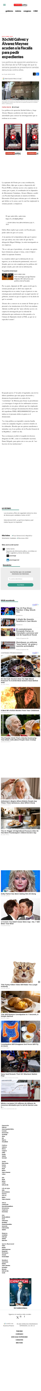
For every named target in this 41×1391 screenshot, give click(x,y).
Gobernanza (5, 1220)
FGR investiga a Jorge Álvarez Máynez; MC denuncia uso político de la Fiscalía (24, 279)
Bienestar (4, 1269)
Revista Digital (5, 1256)
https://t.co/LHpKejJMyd (14, 218)
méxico (18, 11)
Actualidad (4, 1235)
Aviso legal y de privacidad (19, 1337)
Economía (4, 1131)
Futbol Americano (6, 1249)
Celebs (3, 1183)
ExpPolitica (16, 1316)
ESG (3, 1138)
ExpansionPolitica (24, 1316)
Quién (4, 1161)
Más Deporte (5, 1253)
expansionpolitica (20, 1316)
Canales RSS (19, 1340)
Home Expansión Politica (8, 1129)
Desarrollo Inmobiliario (7, 1206)
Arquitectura (5, 1210)
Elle (3, 1178)
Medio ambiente (6, 1217)
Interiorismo (5, 1212)
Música (3, 1197)
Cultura (3, 1174)
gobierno (9, 11)
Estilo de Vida (5, 1271)
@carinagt (15, 107)
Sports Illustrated (8, 1244)
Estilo (3, 1190)
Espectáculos (5, 1163)
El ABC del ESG (5, 1228)
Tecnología (4, 1134)
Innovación (4, 1226)
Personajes (4, 1267)
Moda (3, 1168)
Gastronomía (5, 1262)
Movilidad (4, 1222)
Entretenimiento (6, 1192)
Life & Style (6, 1188)
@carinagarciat (14, 560)
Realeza (4, 1165)
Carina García (6, 107)
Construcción (5, 1204)
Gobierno (4, 1147)
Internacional (5, 1133)
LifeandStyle (5, 1142)
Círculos (4, 1167)
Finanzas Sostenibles (7, 1224)
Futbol (3, 1246)
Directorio (19, 1343)
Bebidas (4, 1264)
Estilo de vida (5, 1185)
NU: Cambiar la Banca (20, 1308)
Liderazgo (4, 1237)
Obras (3, 1136)
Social (3, 1219)
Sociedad (4, 1158)
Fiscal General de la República (22, 535)
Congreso (4, 1151)
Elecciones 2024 (23, 538)
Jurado (3, 1273)
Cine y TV (4, 1195)
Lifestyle (4, 1255)
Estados (4, 1154)
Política (4, 1145)
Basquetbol (4, 1251)
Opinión (4, 1156)
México (4, 1149)
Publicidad (19, 1331)
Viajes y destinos (6, 1265)
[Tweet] (34, 74)
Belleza (3, 1170)
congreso (27, 11)
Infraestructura (5, 1208)
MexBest (5, 1260)
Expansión (5, 1125)
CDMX (36, 11)
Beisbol (4, 1247)
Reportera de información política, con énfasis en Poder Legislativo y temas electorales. (21, 552)
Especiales (4, 1240)
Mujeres (4, 1140)
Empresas (4, 1127)
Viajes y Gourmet (6, 1172)
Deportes (4, 1194)
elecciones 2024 (7, 36)
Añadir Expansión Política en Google (13, 78)
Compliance (19, 1334)
